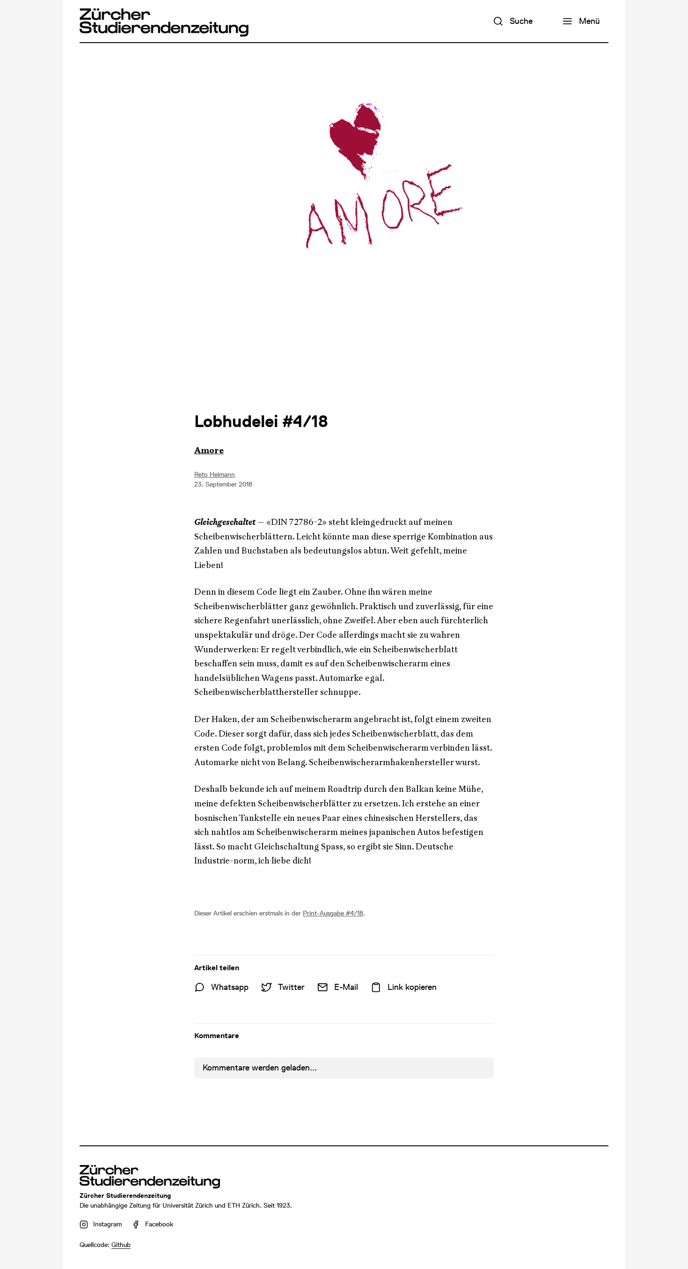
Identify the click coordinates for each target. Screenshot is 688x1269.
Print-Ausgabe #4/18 (333, 913)
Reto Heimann (214, 474)
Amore (209, 450)
